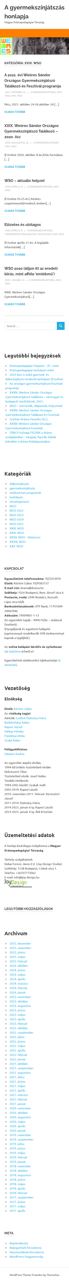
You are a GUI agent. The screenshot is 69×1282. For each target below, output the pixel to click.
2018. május (17, 1184)
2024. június (17, 970)
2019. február (18, 1157)
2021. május (17, 1086)
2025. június (17, 952)
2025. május (17, 956)
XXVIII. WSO (18, 541)
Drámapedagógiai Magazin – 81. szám (34, 365)
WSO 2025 (17, 524)
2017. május (17, 1206)
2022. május (17, 1046)
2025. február (18, 961)
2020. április (17, 1126)
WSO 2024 (17, 519)
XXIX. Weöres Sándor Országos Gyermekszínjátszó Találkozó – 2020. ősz (31, 131)
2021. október (19, 1063)
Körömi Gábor (23, 708)
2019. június (17, 1148)
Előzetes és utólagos (22, 224)
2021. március (19, 1095)
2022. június (17, 1041)
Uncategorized (19, 501)
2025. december (20, 943)
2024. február (18, 988)
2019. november (20, 1135)
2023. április (17, 1019)
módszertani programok (20, 234)
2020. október (19, 1112)
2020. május (17, 1121)
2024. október (19, 965)
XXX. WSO (16, 95)
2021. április (17, 1090)
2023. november (20, 997)
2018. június (17, 1179)
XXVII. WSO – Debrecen (25, 537)
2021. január (18, 1103)
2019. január (18, 1161)
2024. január (18, 992)
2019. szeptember (21, 1139)
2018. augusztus (20, 1175)
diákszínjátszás (19, 483)
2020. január (18, 1130)
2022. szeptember (21, 1032)
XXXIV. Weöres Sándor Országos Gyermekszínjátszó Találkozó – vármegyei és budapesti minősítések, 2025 (34, 396)
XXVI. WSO (17, 532)
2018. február (18, 1193)
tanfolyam (44, 234)
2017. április (17, 1210)
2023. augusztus (20, 1005)
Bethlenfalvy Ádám (16, 722)
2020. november (20, 1108)
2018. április (17, 1188)
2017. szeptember (21, 1197)
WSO (13, 506)
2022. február (18, 1054)
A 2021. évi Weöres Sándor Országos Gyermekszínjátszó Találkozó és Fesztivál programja (32, 80)
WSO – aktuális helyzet (24, 180)
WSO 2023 (17, 515)
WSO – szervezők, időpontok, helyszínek (36, 405)
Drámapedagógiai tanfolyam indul (32, 370)
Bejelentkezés (19, 1243)
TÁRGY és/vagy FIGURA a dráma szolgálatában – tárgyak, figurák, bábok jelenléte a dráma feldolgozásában (30, 436)
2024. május (17, 974)
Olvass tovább (14, 111)
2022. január (18, 1059)
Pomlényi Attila (14, 736)
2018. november (20, 1166)
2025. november (20, 948)
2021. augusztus (20, 1072)
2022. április (17, 1050)
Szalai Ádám (12, 740)
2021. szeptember (21, 1068)
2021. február (18, 1099)
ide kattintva (12, 651)
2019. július (17, 1144)
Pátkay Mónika (14, 731)
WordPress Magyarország (26, 1256)
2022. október (19, 1028)
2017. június (17, 1201)
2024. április (17, 979)
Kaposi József (13, 727)
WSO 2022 (17, 510)
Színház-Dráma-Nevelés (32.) (28, 419)
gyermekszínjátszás (43, 92)
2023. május (17, 1014)
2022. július (17, 1037)
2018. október (19, 1170)
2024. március (19, 983)
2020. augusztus (20, 1117)
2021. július (17, 1077)
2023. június (17, 1010)
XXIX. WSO (11, 146)
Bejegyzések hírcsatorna (25, 1247)
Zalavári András (14, 754)
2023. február (18, 1023)
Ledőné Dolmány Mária (31, 718)
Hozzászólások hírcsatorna (27, 1252)
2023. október (19, 1001)
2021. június (17, 1081)
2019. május (17, 1152)
